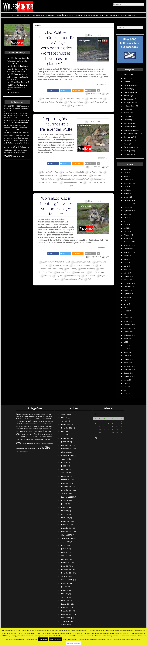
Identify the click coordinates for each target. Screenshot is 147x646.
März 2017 (127, 314)
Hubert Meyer (80, 272)
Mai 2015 (127, 390)
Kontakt (117, 15)
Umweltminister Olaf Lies (72, 182)
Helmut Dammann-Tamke (21, 120)
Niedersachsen (19, 132)
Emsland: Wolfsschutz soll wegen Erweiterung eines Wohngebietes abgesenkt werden (18, 68)
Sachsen (21, 138)
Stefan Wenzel (22, 140)
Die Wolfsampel (129, 85)
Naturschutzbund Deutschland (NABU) (74, 179)
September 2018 (129, 252)
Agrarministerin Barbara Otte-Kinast (56, 262)
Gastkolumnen (62, 15)
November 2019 (129, 204)
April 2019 (127, 228)
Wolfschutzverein (77, 105)
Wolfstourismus (129, 154)
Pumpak (15, 138)
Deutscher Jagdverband (41, 414)
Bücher (108, 15)
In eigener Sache (129, 106)
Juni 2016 (127, 345)
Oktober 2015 (128, 373)
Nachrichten (128, 126)
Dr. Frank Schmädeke (50, 98)
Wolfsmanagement (20, 150)
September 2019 (129, 211)
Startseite (16, 15)
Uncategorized (129, 151)
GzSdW (9, 120)
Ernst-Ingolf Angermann (28, 416)
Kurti (12, 125)
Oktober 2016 (128, 332)
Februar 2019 (128, 235)
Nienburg (47, 275)
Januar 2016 (128, 363)
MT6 (17, 130)
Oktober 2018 (128, 249)
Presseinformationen (131, 133)
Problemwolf (8, 138)
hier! (70, 79)
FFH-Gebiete (71, 269)
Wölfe (8, 156)
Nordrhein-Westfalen (15, 135)
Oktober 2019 (128, 207)
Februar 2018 (128, 276)
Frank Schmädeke (95, 98)
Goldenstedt (12, 118)
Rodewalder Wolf (73, 275)
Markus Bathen (18, 127)
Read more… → (103, 84)
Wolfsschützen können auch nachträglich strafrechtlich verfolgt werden (18, 76)
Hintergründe (128, 102)
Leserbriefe (128, 116)
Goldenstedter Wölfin (46, 421)
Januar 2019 (128, 238)
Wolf (16, 146)
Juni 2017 (127, 304)
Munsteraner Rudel (21, 431)
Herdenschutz (9, 123)
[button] (53, 90)
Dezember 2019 (129, 200)
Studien (86, 15)
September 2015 (129, 376)
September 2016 (129, 335)
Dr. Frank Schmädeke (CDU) (73, 98)
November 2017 (129, 287)
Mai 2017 (127, 307)
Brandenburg (10, 106)
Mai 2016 (127, 349)
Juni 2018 (127, 263)
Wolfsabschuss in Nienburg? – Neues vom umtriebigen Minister (56, 206)
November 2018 (129, 245)
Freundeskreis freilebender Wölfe (75, 175)
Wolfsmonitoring (9, 152)
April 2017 (127, 311)
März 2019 (127, 231)
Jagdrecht (7, 125)
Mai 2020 (127, 187)
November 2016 (129, 328)
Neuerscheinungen (130, 130)
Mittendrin (127, 120)
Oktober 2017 (128, 290)
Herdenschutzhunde (21, 123)
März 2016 (127, 356)
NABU (9, 132)
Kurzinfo (127, 113)
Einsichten (98, 15)
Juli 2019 (127, 218)
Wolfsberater (25, 147)
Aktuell (126, 78)
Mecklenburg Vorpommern (41, 428)
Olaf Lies (25, 135)
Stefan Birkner (90, 275)
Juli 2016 (127, 342)
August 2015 (128, 380)
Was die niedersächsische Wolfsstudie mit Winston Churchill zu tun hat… (18, 60)
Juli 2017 (127, 300)
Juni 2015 (127, 387)
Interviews (48, 15)
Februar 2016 (128, 359)
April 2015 (127, 394)
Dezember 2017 (129, 283)
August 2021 (128, 169)
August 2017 (128, 297)
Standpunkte (128, 140)
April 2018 (127, 269)
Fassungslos (15, 92)
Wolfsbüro (8, 150)
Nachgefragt (128, 123)
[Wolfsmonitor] (18, 6)
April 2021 (127, 176)
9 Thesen (76, 15)
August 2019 (128, 214)
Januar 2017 (128, 321)
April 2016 (127, 352)
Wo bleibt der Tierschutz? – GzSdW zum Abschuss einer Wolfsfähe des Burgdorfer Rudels (18, 85)
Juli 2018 (127, 259)
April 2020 (127, 190)
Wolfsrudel (17, 152)
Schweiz (14, 140)
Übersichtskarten (129, 147)
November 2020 (129, 183)
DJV (14, 109)
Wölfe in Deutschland (19, 156)
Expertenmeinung (130, 92)
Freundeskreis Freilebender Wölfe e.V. (31, 419)
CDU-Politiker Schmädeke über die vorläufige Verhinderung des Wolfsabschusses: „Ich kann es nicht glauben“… (56, 48)
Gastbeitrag (128, 95)
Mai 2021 (127, 173)
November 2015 (129, 370)
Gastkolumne (128, 99)
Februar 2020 (128, 193)
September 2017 (129, 294)
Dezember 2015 (129, 366)
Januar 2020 (128, 197)
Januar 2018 (128, 280)
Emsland (18, 108)
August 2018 (128, 256)
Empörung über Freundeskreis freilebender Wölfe (56, 124)
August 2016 (128, 338)
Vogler (106, 93)
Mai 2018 (127, 266)
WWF (23, 152)
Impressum (128, 15)
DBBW (19, 106)
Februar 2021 (128, 180)
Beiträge (36, 15)
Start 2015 (26, 15)
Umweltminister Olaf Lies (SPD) (84, 104)
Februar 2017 (128, 318)
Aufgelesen (128, 82)
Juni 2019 (127, 221)
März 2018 (127, 273)
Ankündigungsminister (82, 262)
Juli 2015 (127, 383)
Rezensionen (128, 137)
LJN (13, 127)
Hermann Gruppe (63, 272)
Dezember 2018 (129, 242)
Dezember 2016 (129, 325)
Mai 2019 (127, 225)
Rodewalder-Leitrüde (75, 102)
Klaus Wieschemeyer (97, 272)
